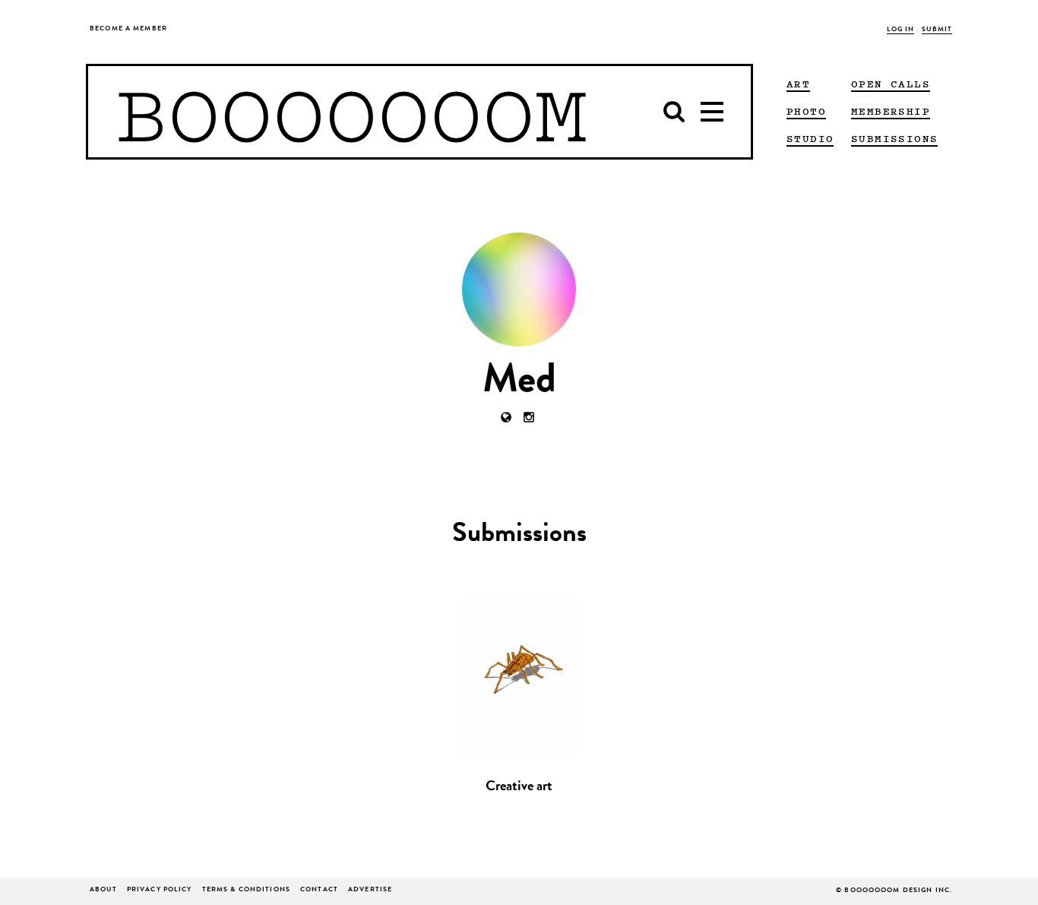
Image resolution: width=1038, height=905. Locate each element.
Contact (319, 890)
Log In (901, 30)
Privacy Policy (159, 890)
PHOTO (806, 111)
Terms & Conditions (246, 890)
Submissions (894, 138)
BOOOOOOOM (351, 111)
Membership (890, 111)
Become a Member (128, 29)
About (103, 890)
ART (798, 83)
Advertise (370, 890)
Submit (937, 30)
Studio (810, 138)
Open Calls (890, 83)
